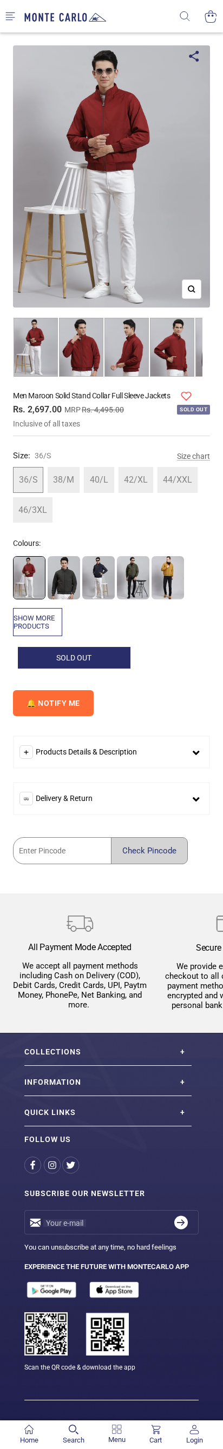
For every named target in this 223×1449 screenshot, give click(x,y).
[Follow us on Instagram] (52, 1165)
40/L (99, 480)
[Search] (192, 16)
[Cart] (211, 16)
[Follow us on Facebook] (33, 1165)
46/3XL (32, 510)
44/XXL (177, 480)
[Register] (181, 1222)
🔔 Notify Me (53, 703)
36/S (28, 480)
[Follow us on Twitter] (71, 1165)
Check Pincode (149, 851)
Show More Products (34, 622)
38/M (63, 480)
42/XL (136, 480)
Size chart (193, 456)
